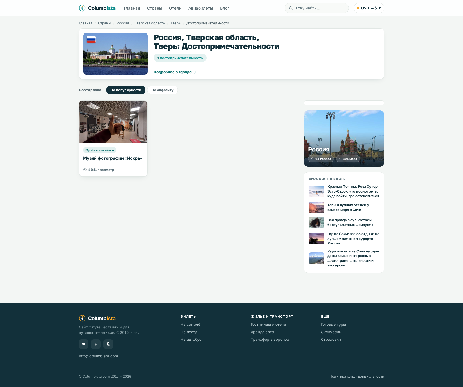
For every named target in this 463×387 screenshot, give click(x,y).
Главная (132, 8)
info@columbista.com (98, 356)
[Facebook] (96, 344)
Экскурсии (331, 331)
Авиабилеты (200, 8)
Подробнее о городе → (175, 72)
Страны (154, 8)
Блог (224, 8)
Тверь (176, 23)
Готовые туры (333, 324)
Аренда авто (262, 331)
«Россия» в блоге (327, 179)
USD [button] (371, 8)
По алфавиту (162, 90)
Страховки (331, 339)
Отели (175, 8)
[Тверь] (115, 54)
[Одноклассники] (108, 344)
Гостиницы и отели (268, 324)
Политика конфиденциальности (356, 376)
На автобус (191, 339)
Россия (123, 23)
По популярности (125, 90)
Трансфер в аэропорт (271, 339)
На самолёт (191, 324)
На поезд (189, 331)
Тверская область (150, 23)
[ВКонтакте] (83, 344)
